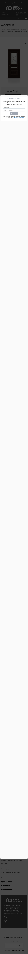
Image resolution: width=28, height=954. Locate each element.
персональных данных (18, 117)
